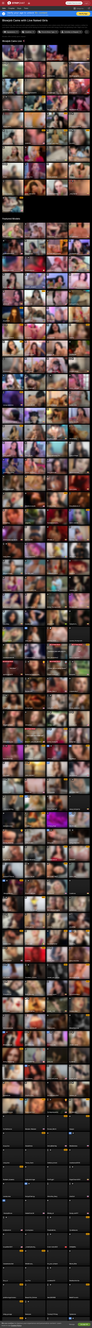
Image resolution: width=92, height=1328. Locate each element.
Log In (86, 3)
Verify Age (83, 14)
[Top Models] (29, 3)
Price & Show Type (48, 32)
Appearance (11, 32)
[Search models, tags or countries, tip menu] (89, 8)
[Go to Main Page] (16, 3)
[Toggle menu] (3, 3)
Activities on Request (71, 32)
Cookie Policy (16, 1325)
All (87, 32)
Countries (28, 32)
